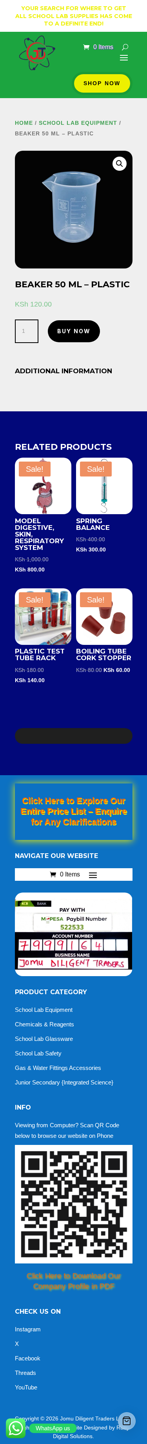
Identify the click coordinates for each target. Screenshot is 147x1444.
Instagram (28, 1329)
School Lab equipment (78, 123)
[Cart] (127, 1421)
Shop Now (102, 83)
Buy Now (74, 331)
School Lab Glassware (44, 1038)
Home (24, 123)
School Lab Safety (38, 1053)
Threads (25, 1372)
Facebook (27, 1358)
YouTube (26, 1387)
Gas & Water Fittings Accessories (58, 1067)
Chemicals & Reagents (44, 1024)
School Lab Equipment (44, 1009)
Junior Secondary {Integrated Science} (64, 1082)
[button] (120, 164)
